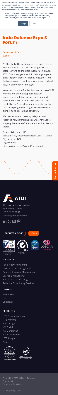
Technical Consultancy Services (18, 283)
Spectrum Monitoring (14, 275)
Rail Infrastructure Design (16, 279)
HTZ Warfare (9, 319)
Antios (6, 342)
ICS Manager (9, 323)
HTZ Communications (14, 316)
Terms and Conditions (12, 384)
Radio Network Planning (15, 264)
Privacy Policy (9, 381)
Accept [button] (23, 23)
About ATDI (9, 294)
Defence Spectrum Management (19, 272)
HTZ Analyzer (9, 338)
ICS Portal (8, 327)
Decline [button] (34, 23)
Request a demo (14, 233)
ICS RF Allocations (12, 334)
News (5, 298)
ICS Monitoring (10, 330)
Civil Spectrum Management (17, 268)
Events (6, 55)
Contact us (8, 301)
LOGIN (33, 233)
